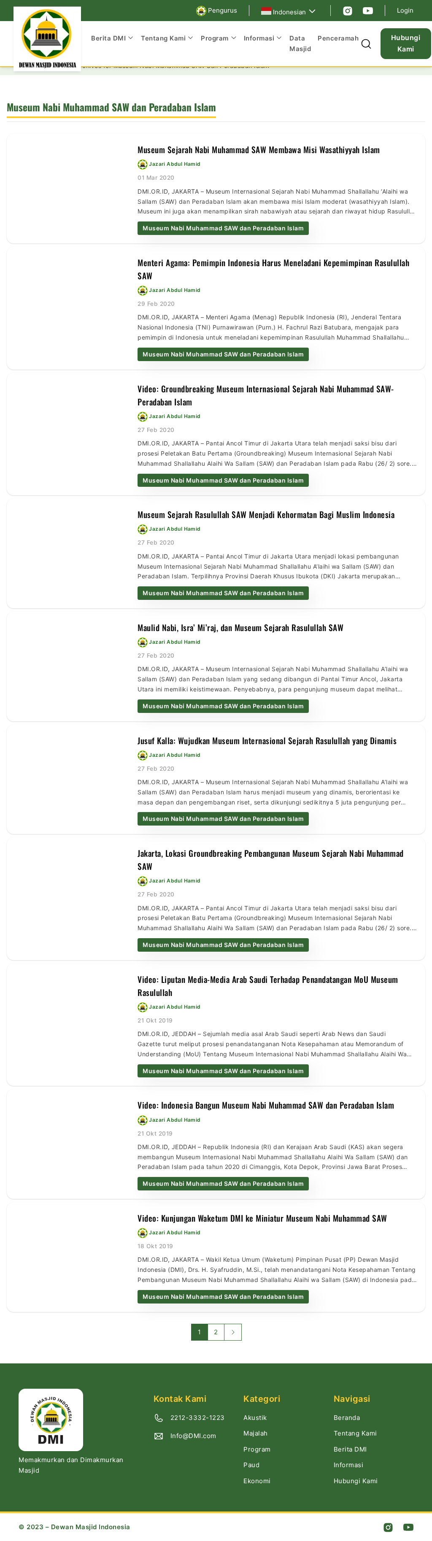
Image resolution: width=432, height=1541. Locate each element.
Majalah (255, 1433)
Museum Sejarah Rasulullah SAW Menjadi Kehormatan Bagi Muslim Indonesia (266, 514)
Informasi (349, 1465)
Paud (251, 1465)
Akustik (255, 1418)
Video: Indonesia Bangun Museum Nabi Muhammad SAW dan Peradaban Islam (266, 1105)
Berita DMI (350, 1449)
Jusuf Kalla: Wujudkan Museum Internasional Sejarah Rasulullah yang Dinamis (267, 740)
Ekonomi (257, 1481)
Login (405, 10)
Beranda (347, 1418)
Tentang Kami (355, 1433)
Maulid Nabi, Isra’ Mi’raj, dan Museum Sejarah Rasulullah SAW (240, 627)
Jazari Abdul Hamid (174, 164)
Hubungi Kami (406, 43)
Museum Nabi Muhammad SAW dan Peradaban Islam (223, 228)
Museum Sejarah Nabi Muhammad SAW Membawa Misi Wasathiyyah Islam (259, 149)
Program (257, 1449)
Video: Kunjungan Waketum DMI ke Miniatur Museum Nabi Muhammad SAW (262, 1218)
